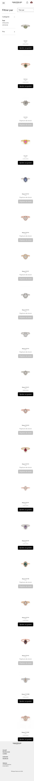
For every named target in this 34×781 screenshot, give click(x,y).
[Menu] (3, 3)
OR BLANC (5, 23)
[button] (27, 2)
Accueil (5, 750)
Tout (3, 20)
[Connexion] (31, 2)
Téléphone (5, 763)
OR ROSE (5, 25)
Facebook (5, 758)
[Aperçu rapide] (25, 26)
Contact (5, 753)
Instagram (5, 756)
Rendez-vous (6, 751)
